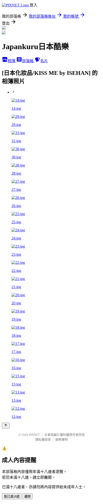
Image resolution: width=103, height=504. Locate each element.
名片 (44, 61)
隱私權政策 (43, 439)
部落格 (28, 61)
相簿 (12, 61)
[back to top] (6, 426)
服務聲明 (61, 439)
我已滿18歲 (12, 496)
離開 (27, 496)
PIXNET (34, 434)
